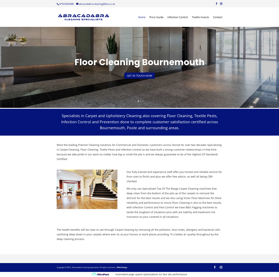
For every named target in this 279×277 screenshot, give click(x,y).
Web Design (122, 267)
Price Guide (156, 17)
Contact (217, 17)
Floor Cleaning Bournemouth (140, 62)
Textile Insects (200, 17)
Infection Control (177, 17)
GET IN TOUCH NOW (139, 75)
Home (141, 17)
